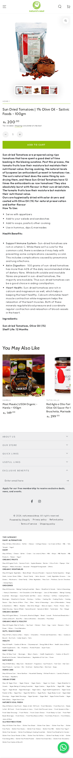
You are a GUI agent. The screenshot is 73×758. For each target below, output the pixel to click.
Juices (40, 596)
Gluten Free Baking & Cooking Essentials (31, 732)
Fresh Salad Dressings (10, 712)
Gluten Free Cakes (43, 725)
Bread (43, 615)
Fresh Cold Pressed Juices (43, 709)
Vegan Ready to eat (54, 693)
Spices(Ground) (30, 609)
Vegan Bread (13, 690)
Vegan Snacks (36, 683)
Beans (38, 589)
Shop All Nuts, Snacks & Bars (12, 635)
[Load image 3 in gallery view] (36, 90)
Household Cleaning (35, 673)
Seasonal (26, 566)
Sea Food (30, 625)
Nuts (30, 638)
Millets (16, 606)
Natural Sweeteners (24, 657)
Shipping (18, 126)
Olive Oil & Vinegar (33, 606)
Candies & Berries (20, 644)
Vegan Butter (51, 686)
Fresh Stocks (20, 716)
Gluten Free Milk (48, 729)
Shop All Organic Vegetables (12, 573)
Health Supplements (9, 647)
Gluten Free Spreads (9, 732)
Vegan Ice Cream (49, 683)
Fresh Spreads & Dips (61, 709)
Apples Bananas (36, 563)
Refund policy (56, 519)
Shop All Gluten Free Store (12, 725)
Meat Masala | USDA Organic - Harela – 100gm (20, 406)
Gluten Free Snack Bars (44, 739)
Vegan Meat (44, 696)
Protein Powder (35, 647)
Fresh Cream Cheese (37, 712)
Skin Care (48, 667)
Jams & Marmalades (51, 592)
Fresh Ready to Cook (54, 712)
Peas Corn (46, 579)
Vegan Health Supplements (51, 690)
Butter (25, 544)
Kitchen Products (49, 673)
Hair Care (66, 664)
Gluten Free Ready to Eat (55, 735)
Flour (26, 602)
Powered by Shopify (20, 519)
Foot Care (57, 664)
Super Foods (46, 647)
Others (50, 566)
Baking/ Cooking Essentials (25, 589)
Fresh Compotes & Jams (24, 709)
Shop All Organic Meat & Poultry (13, 625)
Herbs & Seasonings (42, 602)
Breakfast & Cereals (18, 599)
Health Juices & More (62, 644)
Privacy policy (40, 519)
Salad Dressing (7, 609)
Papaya (62, 563)
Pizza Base (50, 618)
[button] (59, 6)
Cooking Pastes (64, 596)
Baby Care (20, 664)
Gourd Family (28, 576)
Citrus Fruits (54, 563)
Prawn (5, 628)
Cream (29, 553)
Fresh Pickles (24, 712)
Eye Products (48, 664)
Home (5, 101)
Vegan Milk (61, 686)
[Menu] (4, 6)
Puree (51, 657)
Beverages (14, 596)
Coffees (54, 596)
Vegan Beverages (24, 690)
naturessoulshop (31, 515)
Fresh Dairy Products (52, 716)
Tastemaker (54, 609)
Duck (43, 625)
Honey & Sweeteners (11, 592)
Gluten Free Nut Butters (36, 735)
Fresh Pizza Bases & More (34, 716)
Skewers (61, 625)
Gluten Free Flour (58, 725)
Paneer (13, 557)
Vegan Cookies (40, 686)
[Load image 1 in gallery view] (19, 90)
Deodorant (28, 664)
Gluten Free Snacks (18, 729)
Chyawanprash (33, 644)
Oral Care (29, 667)
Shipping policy (47, 524)
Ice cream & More (39, 553)
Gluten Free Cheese (34, 729)
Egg (49, 625)
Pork (67, 625)
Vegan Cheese (24, 683)
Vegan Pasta (42, 693)
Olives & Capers (47, 606)
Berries (45, 563)
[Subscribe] (68, 481)
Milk (64, 544)
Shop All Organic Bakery (10, 615)
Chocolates (41, 618)
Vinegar (66, 609)
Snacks (26, 635)
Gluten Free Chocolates (61, 739)
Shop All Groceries (9, 589)
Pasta (56, 606)
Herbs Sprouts (40, 576)
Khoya (54, 553)
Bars (60, 635)
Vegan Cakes (36, 690)
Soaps (55, 667)
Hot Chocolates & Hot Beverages (31, 592)
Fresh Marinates (20, 628)
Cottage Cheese (41, 544)
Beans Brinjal (27, 573)
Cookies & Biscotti (8, 618)
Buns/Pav (19, 618)
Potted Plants (8, 583)
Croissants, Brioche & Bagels (29, 615)
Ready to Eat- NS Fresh (31, 706)
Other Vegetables (35, 579)
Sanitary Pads (38, 667)
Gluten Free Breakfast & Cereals (58, 732)
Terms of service (29, 524)
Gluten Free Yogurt (62, 729)
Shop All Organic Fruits (10, 563)
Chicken (37, 625)
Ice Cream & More (55, 544)
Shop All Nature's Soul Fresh (12, 706)
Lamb (54, 625)
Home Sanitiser (22, 673)
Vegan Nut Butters (30, 693)
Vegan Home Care (18, 699)
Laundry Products (63, 673)
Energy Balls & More (46, 644)
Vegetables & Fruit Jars (40, 657)
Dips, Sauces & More (16, 602)
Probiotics (25, 647)
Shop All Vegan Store (10, 683)
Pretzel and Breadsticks (61, 615)
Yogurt (12, 547)
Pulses (62, 606)
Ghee (31, 602)
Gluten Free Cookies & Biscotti (13, 742)
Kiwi (68, 563)
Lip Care (17, 667)
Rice (67, 606)
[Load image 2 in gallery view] (28, 90)
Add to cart (36, 144)
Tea (61, 609)
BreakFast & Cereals (48, 589)
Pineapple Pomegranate (38, 566)
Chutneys (47, 596)
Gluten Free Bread (29, 725)
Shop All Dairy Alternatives (12, 544)
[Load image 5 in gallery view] (53, 90)
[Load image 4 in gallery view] (45, 90)
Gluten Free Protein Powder (25, 739)
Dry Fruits (12, 638)
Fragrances (38, 664)
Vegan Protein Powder (57, 696)
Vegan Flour (18, 693)
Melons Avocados (16, 566)
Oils (18, 647)
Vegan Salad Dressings (18, 696)
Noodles (22, 606)
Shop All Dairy (7, 553)
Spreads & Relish (43, 609)
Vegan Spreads (33, 696)
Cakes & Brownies (30, 618)
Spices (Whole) (19, 609)
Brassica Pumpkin (38, 573)
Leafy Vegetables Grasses (57, 576)
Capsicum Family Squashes (55, 573)
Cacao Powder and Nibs (28, 596)
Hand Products (8, 667)
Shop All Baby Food (10, 654)
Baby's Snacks (33, 654)
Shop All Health (8, 644)
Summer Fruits (24, 563)
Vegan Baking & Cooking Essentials (21, 686)
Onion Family (23, 579)
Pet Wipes (6, 676)
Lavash (49, 615)
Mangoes (5, 566)
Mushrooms (13, 579)
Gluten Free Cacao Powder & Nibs (14, 735)
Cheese (31, 544)
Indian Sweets (22, 638)
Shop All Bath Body (9, 664)
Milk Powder (62, 553)
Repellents (14, 676)
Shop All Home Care (9, 673)
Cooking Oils (47, 599)
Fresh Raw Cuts (59, 706)
